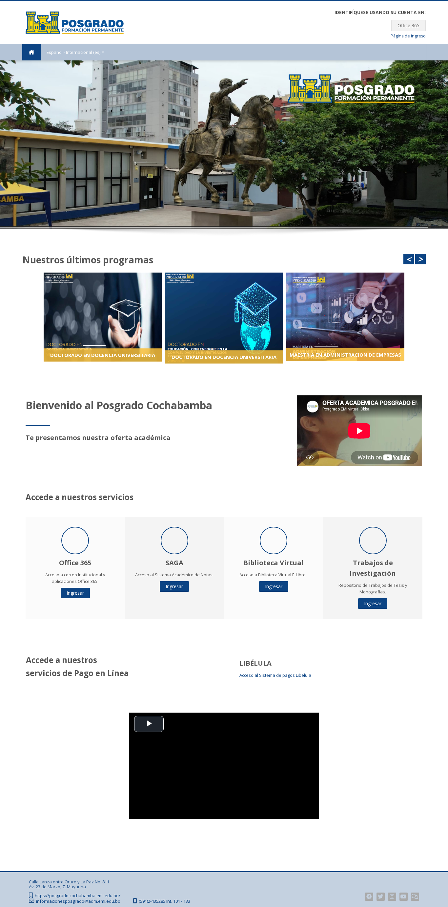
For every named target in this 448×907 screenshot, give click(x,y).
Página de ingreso (408, 36)
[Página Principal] (74, 22)
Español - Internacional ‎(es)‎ (73, 52)
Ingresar (75, 593)
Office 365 (408, 25)
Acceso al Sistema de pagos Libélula (275, 675)
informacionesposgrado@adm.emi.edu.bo (78, 901)
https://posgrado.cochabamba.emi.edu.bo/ (77, 895)
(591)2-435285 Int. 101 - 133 (164, 901)
